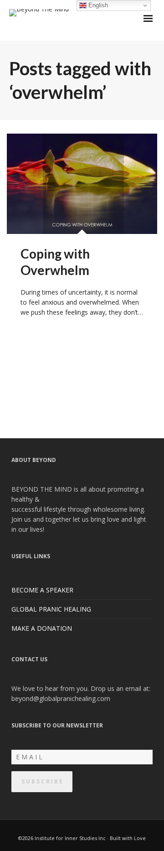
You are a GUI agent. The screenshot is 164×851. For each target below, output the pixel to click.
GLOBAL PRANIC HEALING (51, 609)
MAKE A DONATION (41, 628)
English (97, 5)
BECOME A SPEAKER (42, 590)
